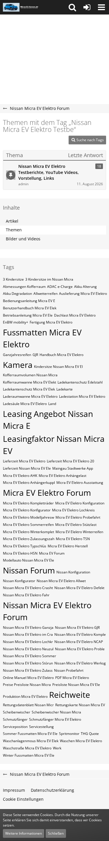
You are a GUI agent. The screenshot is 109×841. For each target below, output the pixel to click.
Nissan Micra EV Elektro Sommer (29, 655)
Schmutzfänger (15, 719)
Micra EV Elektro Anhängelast (62, 475)
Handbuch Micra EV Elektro (61, 354)
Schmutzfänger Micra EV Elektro (55, 719)
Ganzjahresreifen (17, 354)
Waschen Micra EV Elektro (81, 740)
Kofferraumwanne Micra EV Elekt (29, 382)
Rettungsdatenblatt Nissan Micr (28, 704)
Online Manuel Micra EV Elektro (28, 677)
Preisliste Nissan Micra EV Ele (76, 684)
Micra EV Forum (52, 553)
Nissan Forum (29, 570)
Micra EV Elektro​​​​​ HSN (20, 553)
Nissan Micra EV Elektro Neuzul (28, 648)
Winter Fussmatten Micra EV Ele (28, 755)
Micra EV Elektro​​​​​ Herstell (68, 546)
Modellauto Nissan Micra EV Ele (28, 560)
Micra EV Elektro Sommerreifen (28, 524)
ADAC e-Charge (60, 286)
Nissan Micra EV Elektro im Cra (28, 634)
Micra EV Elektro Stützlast (76, 524)
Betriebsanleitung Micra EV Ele (28, 315)
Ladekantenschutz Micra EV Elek (29, 389)
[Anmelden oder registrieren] (87, 7)
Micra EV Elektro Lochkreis (73, 510)
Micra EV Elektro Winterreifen (79, 531)
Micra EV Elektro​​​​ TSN (73, 538)
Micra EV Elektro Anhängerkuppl (29, 482)
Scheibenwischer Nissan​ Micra (56, 712)
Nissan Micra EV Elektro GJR (77, 627)
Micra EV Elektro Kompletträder (28, 503)
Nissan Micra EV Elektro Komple (80, 634)
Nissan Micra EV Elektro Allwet (61, 580)
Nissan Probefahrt (68, 670)
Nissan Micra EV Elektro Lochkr (28, 641)
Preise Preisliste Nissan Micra (27, 684)
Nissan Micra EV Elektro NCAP (78, 641)
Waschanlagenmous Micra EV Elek (30, 740)
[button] (72, 7)
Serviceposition (15, 726)
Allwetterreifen (45, 293)
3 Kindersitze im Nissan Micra (49, 279)
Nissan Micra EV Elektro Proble (80, 648)
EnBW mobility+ (15, 322)
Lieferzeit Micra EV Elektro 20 (70, 461)
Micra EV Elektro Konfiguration (79, 503)
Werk (57, 748)
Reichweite (69, 694)
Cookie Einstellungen (23, 799)
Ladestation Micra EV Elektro (82, 396)
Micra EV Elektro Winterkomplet (28, 531)
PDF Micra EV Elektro (72, 677)
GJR (35, 354)
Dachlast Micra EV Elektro (75, 315)
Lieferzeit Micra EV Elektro (24, 461)
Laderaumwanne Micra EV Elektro (30, 396)
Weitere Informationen (23, 833)
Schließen (56, 833)
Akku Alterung (85, 286)
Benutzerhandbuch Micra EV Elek (29, 308)
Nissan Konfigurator (19, 580)
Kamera (18, 364)
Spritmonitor (69, 733)
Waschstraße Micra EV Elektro (27, 748)
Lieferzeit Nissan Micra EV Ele (27, 468)
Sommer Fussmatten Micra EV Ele (30, 733)
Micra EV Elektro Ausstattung (79, 482)
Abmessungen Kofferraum (24, 286)
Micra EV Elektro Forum (47, 492)
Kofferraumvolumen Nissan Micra (30, 375)
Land (52, 403)
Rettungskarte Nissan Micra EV (80, 704)
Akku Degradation (17, 293)
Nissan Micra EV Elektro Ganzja (28, 627)
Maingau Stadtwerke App (72, 468)
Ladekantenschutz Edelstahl (80, 382)
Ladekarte (64, 389)
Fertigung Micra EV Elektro (51, 322)
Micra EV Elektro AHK (20, 475)
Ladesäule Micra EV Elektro (25, 403)
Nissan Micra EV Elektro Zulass (28, 670)
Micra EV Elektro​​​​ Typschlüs (24, 546)
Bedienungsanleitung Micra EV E (29, 300)
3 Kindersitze (13, 279)
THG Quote (90, 733)
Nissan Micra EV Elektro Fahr (26, 595)
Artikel (12, 221)
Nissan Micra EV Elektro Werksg (80, 663)
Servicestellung (41, 726)
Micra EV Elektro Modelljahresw (28, 517)
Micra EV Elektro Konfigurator (27, 510)
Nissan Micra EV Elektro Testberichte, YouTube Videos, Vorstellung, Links (48, 172)
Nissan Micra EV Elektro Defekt (79, 587)
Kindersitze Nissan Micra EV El (58, 366)
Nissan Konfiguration (73, 572)
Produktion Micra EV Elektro (25, 696)
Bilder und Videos (23, 238)
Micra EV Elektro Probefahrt (78, 517)
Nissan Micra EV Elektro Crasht (28, 587)
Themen (14, 229)
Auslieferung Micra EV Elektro (83, 293)
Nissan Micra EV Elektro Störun (28, 663)
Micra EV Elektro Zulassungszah (28, 538)
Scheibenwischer (16, 712)
